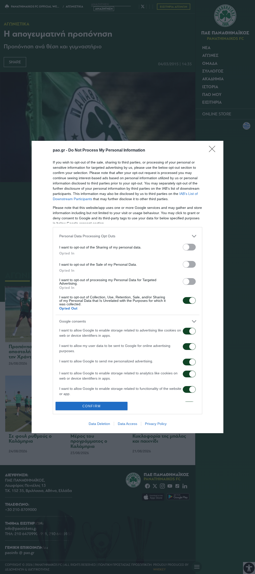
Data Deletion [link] (99, 424)
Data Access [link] (127, 424)
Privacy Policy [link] (156, 424)
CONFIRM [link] (91, 406)
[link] (213, 150)
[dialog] (127, 287)
